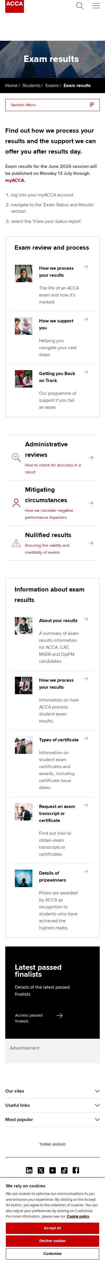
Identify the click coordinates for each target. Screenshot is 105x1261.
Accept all (52, 1228)
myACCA (14, 180)
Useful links (17, 1105)
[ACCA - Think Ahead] (14, 11)
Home (11, 85)
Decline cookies (52, 1241)
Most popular (19, 1120)
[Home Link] (52, 1144)
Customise (52, 1253)
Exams (52, 85)
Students (31, 85)
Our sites (14, 1091)
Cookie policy (78, 1216)
